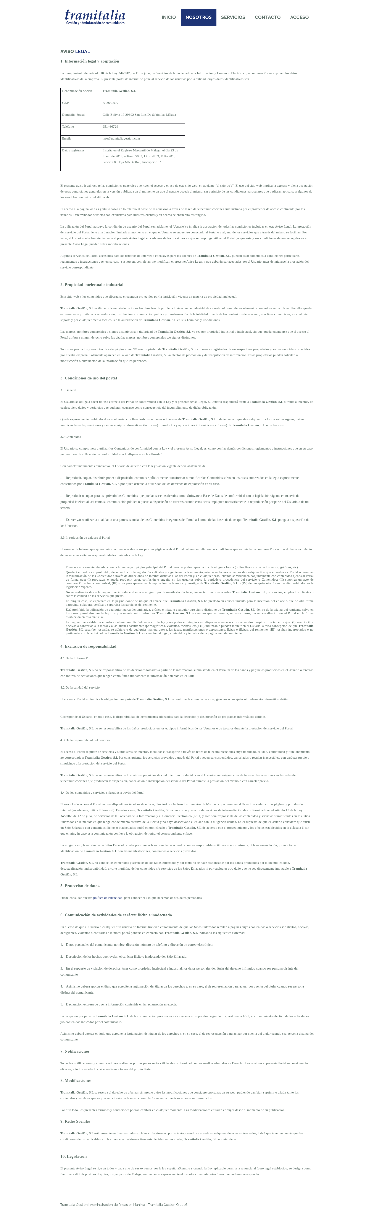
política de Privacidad (108, 897)
